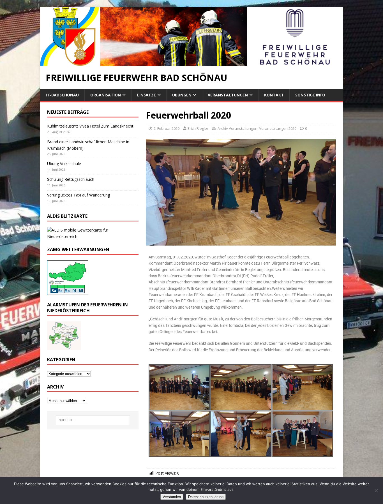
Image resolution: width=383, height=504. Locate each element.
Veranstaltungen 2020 (277, 128)
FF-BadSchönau (62, 95)
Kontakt (274, 95)
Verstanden (172, 497)
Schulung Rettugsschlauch (70, 179)
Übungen (182, 95)
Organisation (105, 95)
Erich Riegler (198, 128)
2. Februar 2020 (166, 128)
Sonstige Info (310, 95)
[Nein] (376, 490)
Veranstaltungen (228, 95)
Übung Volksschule (64, 163)
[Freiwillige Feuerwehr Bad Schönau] (191, 63)
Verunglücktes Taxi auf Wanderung (78, 195)
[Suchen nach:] (93, 420)
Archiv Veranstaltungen (237, 128)
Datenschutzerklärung (205, 497)
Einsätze (146, 95)
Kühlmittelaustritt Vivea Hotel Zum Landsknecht (90, 126)
